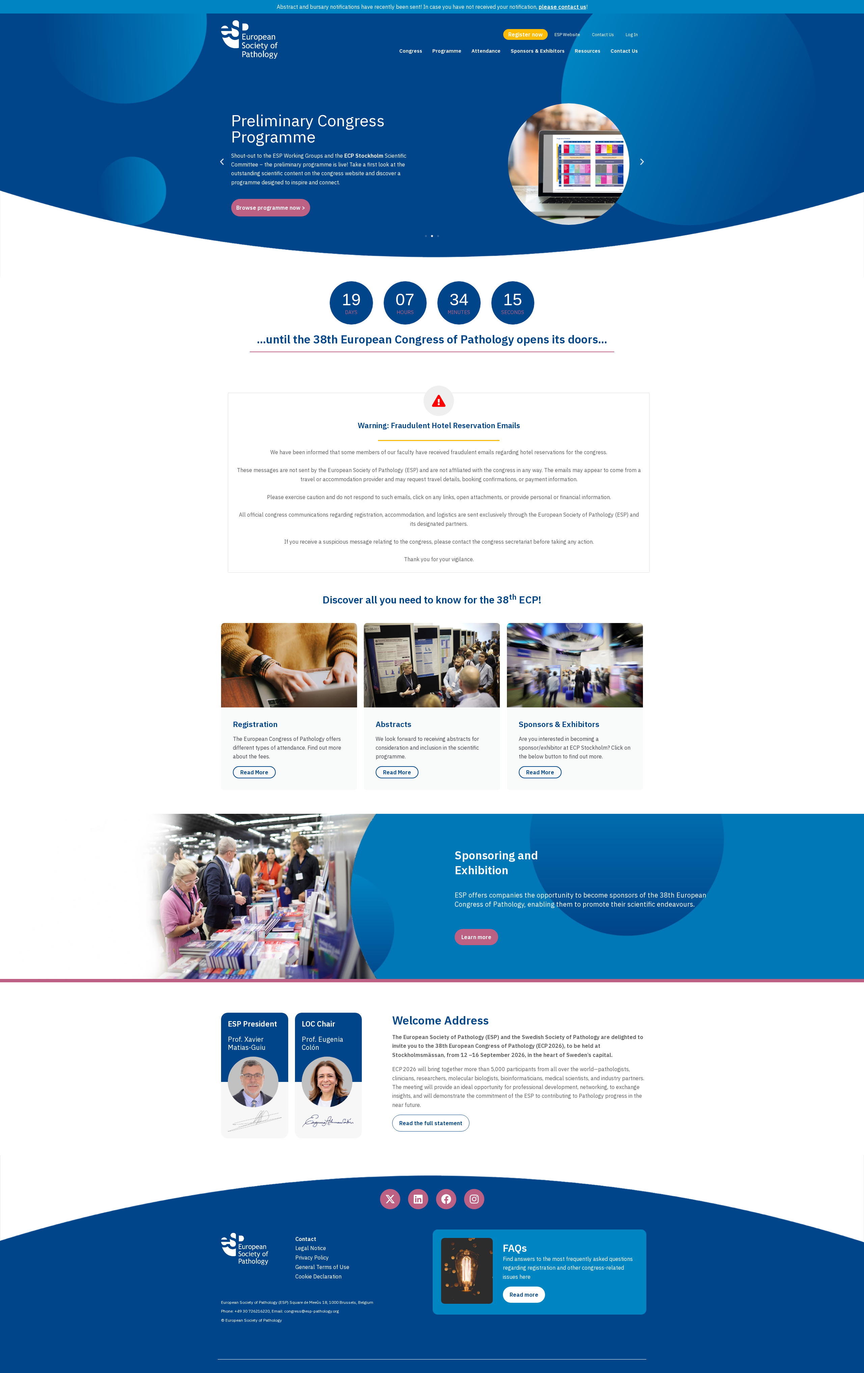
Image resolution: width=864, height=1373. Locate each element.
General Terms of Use (322, 1267)
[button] (222, 162)
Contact (305, 1239)
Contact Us (624, 51)
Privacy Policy (312, 1257)
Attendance (486, 51)
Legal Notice (310, 1248)
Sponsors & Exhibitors (538, 51)
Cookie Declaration (318, 1276)
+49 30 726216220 (252, 1311)
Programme (446, 51)
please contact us (562, 6)
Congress (410, 51)
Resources (587, 51)
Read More (254, 772)
